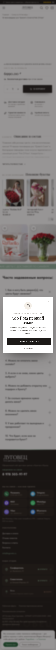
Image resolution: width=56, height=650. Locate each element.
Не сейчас (28, 348)
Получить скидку (29, 342)
